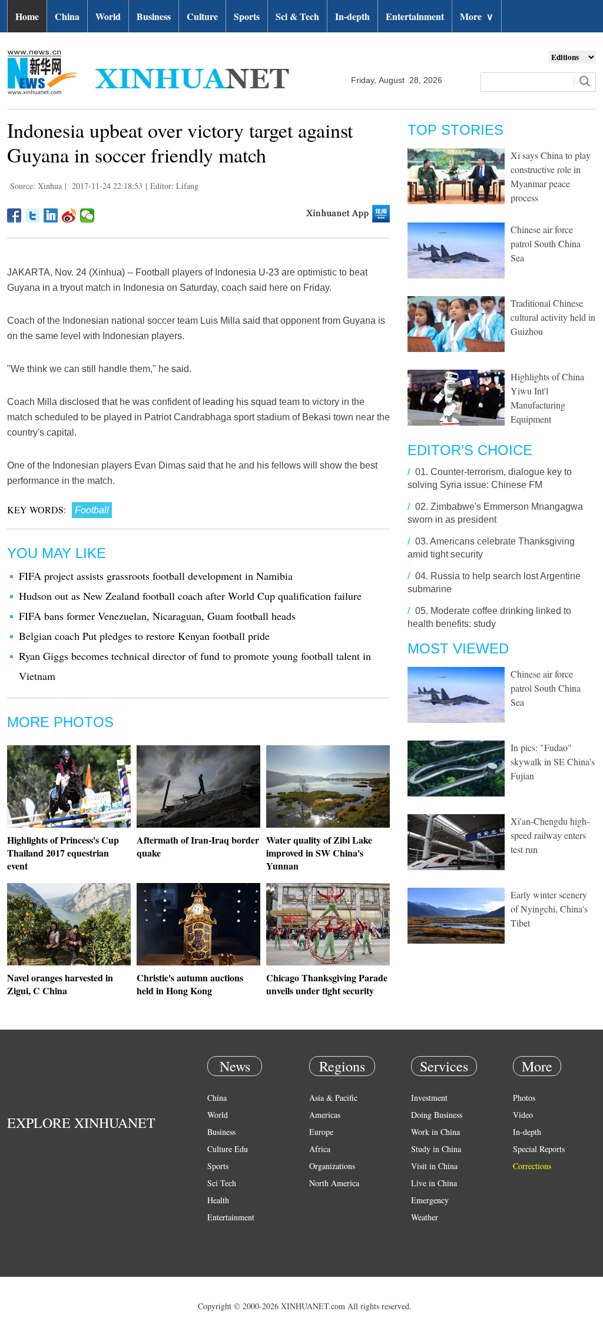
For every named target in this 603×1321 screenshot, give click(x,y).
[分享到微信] (87, 215)
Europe (321, 1131)
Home (27, 16)
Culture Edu (227, 1148)
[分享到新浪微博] (69, 215)
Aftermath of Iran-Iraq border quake (198, 846)
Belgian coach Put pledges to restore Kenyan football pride (144, 636)
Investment (429, 1097)
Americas (324, 1114)
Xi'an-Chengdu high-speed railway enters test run (550, 835)
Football (92, 510)
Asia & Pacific (333, 1097)
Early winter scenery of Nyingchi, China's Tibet (549, 908)
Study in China (436, 1148)
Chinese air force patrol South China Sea (546, 243)
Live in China (434, 1183)
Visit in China (434, 1165)
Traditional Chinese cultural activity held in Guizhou (553, 317)
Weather (424, 1217)
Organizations (332, 1165)
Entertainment (415, 16)
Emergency (430, 1200)
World (108, 16)
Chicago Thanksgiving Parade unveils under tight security (326, 984)
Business (154, 16)
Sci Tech (221, 1183)
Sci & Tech (297, 16)
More (476, 16)
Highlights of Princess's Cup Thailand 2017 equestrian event (63, 852)
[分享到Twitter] (32, 215)
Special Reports (539, 1148)
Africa (319, 1148)
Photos (524, 1097)
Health (218, 1200)
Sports (247, 16)
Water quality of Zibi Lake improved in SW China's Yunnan (319, 852)
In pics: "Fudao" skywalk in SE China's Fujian (553, 761)
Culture (202, 16)
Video (523, 1114)
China (67, 16)
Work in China (435, 1131)
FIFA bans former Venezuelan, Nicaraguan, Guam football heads (157, 616)
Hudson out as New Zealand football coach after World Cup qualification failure (190, 596)
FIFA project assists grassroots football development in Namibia (156, 576)
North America (334, 1183)
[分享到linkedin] (51, 215)
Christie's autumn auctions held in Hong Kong (190, 984)
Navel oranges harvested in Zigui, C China (60, 984)
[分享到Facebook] (14, 215)
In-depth (352, 16)
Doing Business (436, 1114)
